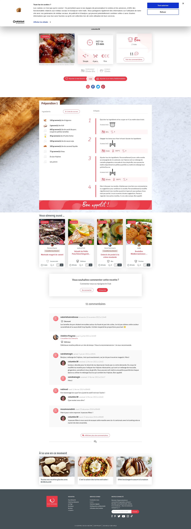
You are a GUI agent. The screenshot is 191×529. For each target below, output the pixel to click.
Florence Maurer (52, 248)
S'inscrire (102, 290)
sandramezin (66, 354)
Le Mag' (70, 504)
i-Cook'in (70, 510)
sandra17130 (81, 248)
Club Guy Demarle (73, 502)
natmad (64, 389)
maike (139, 248)
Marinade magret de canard (52, 255)
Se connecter (87, 290)
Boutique (71, 506)
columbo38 (73, 361)
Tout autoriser (163, 5)
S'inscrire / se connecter (83, 525)
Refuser (163, 12)
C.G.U (91, 502)
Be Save (70, 508)
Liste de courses (72, 111)
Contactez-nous (94, 500)
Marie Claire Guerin (110, 248)
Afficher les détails (40, 22)
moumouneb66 (67, 409)
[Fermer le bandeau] (183, 3)
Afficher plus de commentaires (96, 435)
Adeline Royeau (67, 336)
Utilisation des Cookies (96, 508)
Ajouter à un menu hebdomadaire (112, 78)
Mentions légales (94, 504)
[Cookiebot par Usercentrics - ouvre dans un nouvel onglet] (18, 22)
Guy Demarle (72, 500)
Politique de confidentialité (97, 506)
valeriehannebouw (69, 317)
